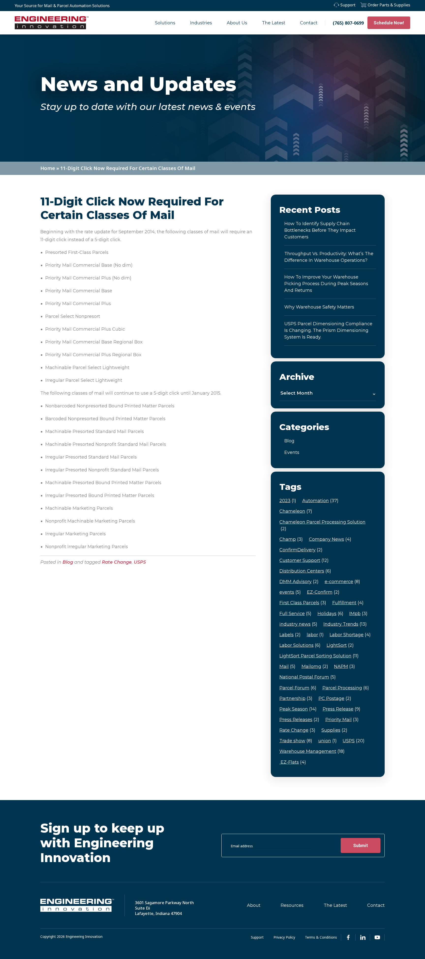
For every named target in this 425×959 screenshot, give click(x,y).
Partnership (295, 698)
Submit (360, 845)
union (327, 740)
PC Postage (335, 698)
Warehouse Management (312, 751)
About (253, 905)
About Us (237, 23)
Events (291, 452)
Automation (320, 500)
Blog (67, 562)
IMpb (358, 613)
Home (47, 168)
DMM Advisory (299, 581)
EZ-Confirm (323, 592)
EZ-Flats (292, 762)
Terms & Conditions (321, 937)
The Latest (273, 23)
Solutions (165, 23)
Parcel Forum (297, 688)
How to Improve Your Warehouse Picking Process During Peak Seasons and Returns (326, 283)
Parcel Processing (345, 688)
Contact (309, 23)
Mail (287, 666)
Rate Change (117, 562)
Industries (201, 23)
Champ (291, 539)
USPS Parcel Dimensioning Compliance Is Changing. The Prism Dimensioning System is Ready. (328, 330)
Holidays (330, 613)
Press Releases (299, 719)
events (290, 592)
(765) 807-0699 (348, 23)
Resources (292, 905)
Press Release (341, 709)
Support (347, 5)
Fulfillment (348, 602)
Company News (330, 539)
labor (315, 634)
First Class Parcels (302, 602)
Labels (290, 634)
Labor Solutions (299, 645)
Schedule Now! (389, 22)
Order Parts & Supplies (389, 5)
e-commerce (342, 581)
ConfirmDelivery (300, 550)
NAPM (344, 666)
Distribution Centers (305, 571)
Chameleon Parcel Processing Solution (322, 525)
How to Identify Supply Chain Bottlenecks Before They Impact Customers (320, 230)
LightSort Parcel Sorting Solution (319, 656)
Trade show (295, 740)
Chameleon (295, 511)
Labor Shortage (350, 634)
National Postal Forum (307, 677)
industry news (298, 624)
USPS (140, 562)
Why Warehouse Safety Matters (319, 307)
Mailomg (315, 666)
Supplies (334, 730)
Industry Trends (345, 624)
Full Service (295, 613)
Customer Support (304, 560)
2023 (287, 500)
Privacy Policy (284, 937)
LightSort (340, 645)
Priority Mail (342, 719)
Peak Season (298, 709)
